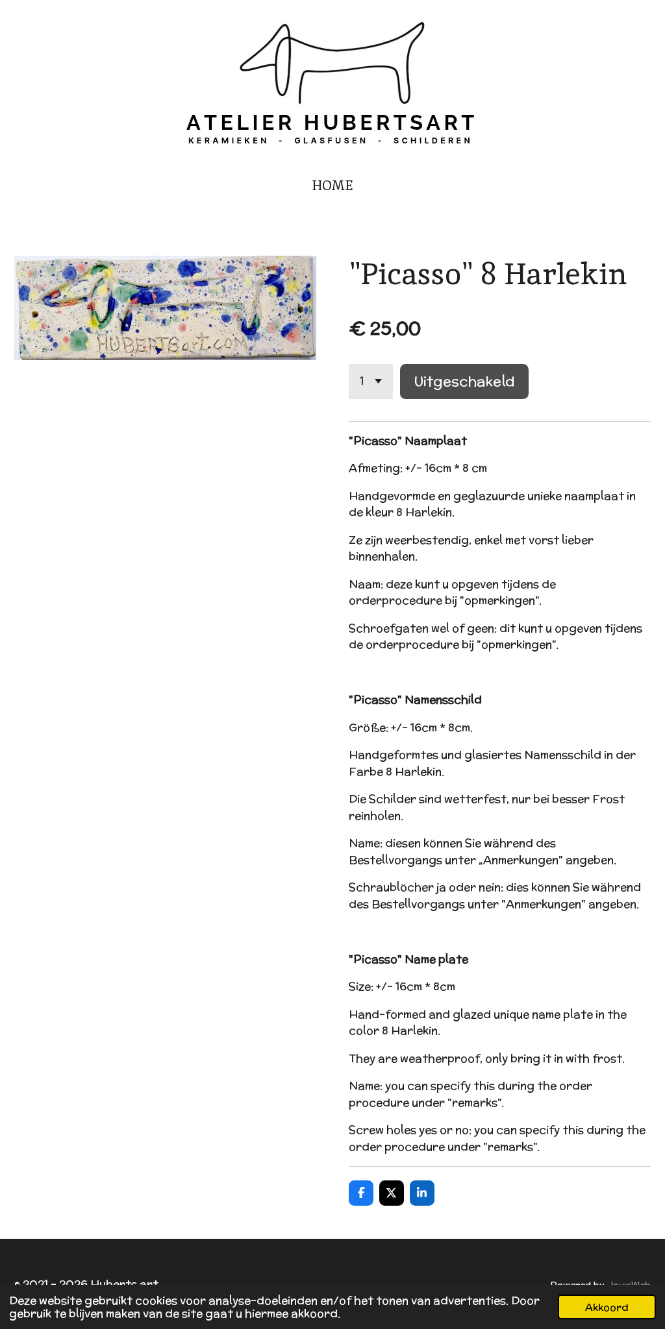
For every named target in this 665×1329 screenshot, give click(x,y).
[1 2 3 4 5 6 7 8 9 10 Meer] (371, 381)
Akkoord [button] (607, 1307)
